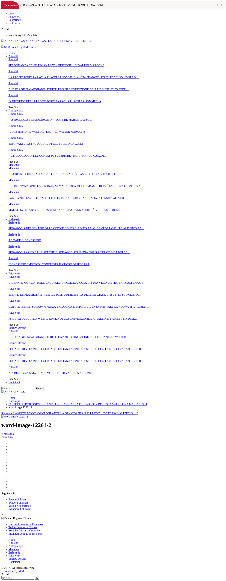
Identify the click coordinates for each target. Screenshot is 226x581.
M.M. (21, 571)
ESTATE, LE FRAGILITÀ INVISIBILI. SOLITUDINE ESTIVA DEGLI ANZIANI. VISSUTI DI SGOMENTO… (74, 294)
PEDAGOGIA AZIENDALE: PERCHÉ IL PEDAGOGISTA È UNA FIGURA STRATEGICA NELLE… (69, 252)
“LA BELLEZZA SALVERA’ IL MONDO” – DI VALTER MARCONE (50, 372)
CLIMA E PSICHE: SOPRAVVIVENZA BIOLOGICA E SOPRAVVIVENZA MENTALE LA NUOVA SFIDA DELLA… (79, 306)
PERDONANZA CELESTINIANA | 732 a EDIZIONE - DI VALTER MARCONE (62, 5)
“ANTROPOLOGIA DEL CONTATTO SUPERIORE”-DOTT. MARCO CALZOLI (57, 155)
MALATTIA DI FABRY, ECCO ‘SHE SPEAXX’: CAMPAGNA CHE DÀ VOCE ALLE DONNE (65, 209)
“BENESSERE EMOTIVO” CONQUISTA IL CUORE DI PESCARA (49, 264)
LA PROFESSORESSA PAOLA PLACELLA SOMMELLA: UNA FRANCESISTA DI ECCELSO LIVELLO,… (73, 77)
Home (11, 53)
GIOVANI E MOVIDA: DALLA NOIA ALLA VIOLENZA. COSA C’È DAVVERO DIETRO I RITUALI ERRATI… (76, 282)
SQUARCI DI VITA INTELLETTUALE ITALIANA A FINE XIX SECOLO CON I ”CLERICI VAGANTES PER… (76, 348)
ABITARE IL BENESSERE (24, 240)
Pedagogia (14, 219)
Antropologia (15, 110)
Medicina (13, 164)
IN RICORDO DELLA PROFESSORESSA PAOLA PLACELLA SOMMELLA (54, 101)
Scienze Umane (17, 327)
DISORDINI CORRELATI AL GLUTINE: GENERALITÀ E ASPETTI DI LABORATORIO (62, 174)
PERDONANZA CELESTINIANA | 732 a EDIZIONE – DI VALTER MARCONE (56, 65)
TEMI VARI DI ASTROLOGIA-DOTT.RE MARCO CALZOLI (45, 143)
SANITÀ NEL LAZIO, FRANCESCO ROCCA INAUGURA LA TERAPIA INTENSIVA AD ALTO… (68, 197)
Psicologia (14, 273)
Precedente (7, 436)
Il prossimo (7, 433)
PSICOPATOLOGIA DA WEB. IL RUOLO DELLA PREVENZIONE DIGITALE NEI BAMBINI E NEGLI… (72, 318)
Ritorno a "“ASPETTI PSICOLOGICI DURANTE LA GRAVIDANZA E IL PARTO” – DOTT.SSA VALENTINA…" (69, 413)
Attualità (13, 56)
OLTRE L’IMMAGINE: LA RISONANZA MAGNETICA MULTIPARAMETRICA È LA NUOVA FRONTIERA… (75, 185)
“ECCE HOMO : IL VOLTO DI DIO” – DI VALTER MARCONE (46, 131)
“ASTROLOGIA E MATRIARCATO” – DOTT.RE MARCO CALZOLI (50, 119)
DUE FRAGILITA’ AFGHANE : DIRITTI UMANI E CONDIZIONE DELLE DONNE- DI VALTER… (68, 89)
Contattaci (14, 382)
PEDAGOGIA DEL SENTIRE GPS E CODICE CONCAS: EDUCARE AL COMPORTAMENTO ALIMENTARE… (76, 228)
